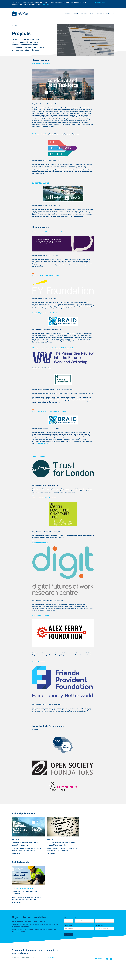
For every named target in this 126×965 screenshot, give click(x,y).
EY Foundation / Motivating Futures (45, 275)
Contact (108, 13)
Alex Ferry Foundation (40, 615)
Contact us (98, 958)
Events (92, 13)
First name (78, 918)
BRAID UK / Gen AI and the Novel (44, 313)
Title (65, 918)
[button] (68, 13)
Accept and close (99, 2)
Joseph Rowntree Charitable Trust (44, 498)
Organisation (99, 925)
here (73, 308)
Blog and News (100, 13)
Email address (68, 925)
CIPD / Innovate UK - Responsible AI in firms (48, 232)
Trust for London (38, 456)
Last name (98, 918)
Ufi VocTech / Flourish (40, 182)
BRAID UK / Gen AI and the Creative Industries (49, 411)
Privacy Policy (44, 4)
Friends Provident (38, 662)
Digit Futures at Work (40, 542)
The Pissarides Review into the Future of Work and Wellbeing (54, 348)
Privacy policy (51, 957)
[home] (20, 13)
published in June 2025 (42, 443)
